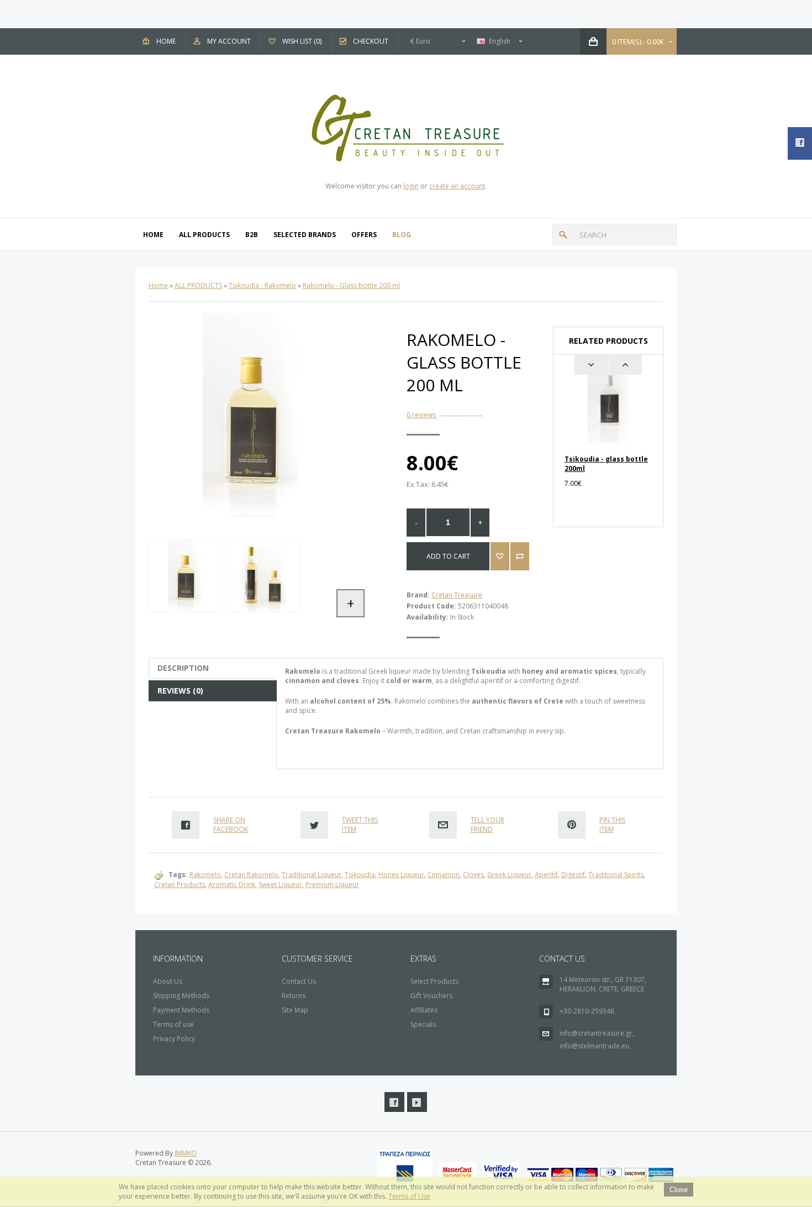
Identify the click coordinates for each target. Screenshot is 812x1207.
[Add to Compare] (519, 556)
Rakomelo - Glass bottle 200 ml (351, 285)
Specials (423, 1024)
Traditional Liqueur (311, 874)
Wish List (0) (301, 41)
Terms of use (173, 1024)
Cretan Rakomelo (251, 874)
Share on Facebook (230, 824)
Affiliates (423, 1010)
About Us (167, 981)
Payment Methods (181, 1010)
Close (678, 1189)
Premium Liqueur (332, 884)
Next (625, 365)
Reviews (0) (180, 690)
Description (183, 668)
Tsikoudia (360, 874)
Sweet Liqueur (280, 884)
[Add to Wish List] (500, 556)
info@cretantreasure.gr (596, 1033)
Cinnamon (444, 874)
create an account (457, 186)
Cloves (473, 874)
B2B (251, 234)
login (411, 186)
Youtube (417, 1102)
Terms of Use (409, 1196)
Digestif (573, 874)
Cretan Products (179, 884)
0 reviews (422, 414)
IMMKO (186, 1153)
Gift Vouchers (431, 995)
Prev (591, 365)
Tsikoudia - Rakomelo (262, 285)
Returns (293, 995)
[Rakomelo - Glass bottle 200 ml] (184, 575)
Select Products (434, 981)
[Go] (563, 234)
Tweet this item (360, 824)
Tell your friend (487, 824)
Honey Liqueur (401, 874)
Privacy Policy (174, 1038)
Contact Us (299, 981)
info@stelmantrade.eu (594, 1046)
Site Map (295, 1010)
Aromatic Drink (231, 884)
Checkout (370, 41)
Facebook (394, 1102)
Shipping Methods (181, 995)
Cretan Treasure (456, 595)
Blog (401, 234)
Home (166, 41)
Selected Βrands (304, 234)
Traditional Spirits (616, 874)
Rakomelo (205, 874)
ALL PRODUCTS (204, 234)
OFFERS (364, 234)
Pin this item (612, 824)
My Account (229, 41)
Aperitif (546, 874)
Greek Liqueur (509, 874)
